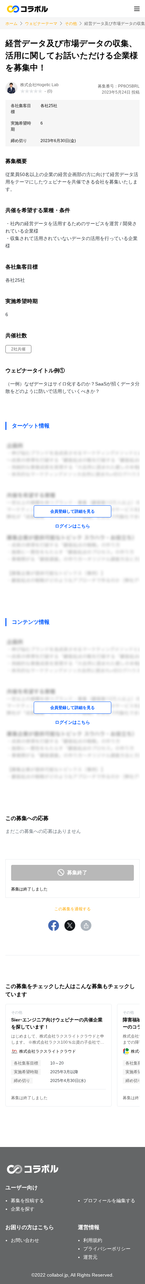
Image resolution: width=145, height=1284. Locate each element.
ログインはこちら (72, 526)
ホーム (11, 23)
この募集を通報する (72, 909)
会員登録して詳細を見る (72, 511)
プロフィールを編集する (109, 1200)
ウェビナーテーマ (41, 23)
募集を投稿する (27, 1200)
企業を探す (22, 1209)
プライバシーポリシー (106, 1248)
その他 (71, 23)
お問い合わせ (25, 1240)
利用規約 (92, 1240)
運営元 (90, 1257)
